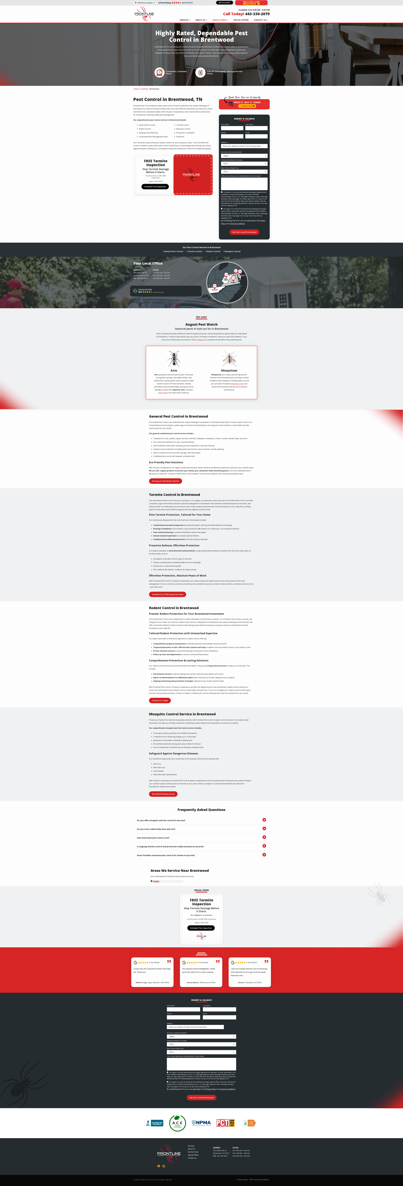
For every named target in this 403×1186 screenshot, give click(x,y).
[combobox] (244, 164)
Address (224, 142)
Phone (223, 132)
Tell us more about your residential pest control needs (241, 176)
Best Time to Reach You (230, 168)
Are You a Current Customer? (231, 152)
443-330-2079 (142, 278)
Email (247, 132)
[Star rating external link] (175, 3)
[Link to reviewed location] (152, 962)
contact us (201, 340)
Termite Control (194, 251)
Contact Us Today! (160, 700)
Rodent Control (213, 251)
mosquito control (237, 384)
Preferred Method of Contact (231, 160)
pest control (163, 393)
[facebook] (158, 1166)
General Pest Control (173, 251)
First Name (225, 124)
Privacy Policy (210, 1089)
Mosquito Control (232, 251)
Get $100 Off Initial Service (163, 794)
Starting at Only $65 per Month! (165, 481)
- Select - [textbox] (225, 163)
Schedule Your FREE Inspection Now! (167, 594)
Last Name (249, 124)
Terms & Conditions (237, 223)
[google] (163, 1166)
